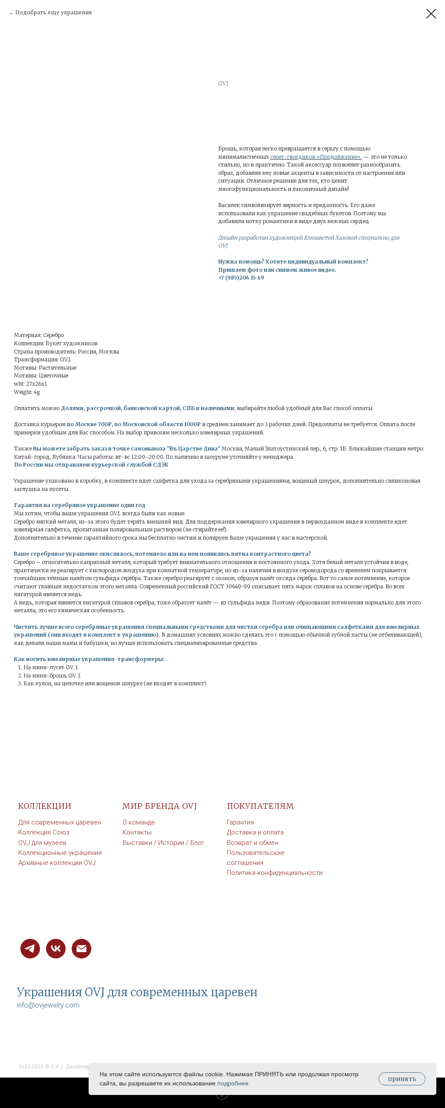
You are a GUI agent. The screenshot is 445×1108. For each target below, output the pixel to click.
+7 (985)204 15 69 (241, 277)
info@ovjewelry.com (48, 1005)
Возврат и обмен (253, 843)
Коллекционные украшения (60, 853)
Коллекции (45, 806)
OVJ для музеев (42, 843)
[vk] (56, 948)
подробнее (233, 1083)
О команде (139, 822)
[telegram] (30, 948)
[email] (81, 948)
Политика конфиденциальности (274, 873)
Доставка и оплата (255, 832)
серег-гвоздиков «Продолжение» (315, 157)
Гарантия (240, 822)
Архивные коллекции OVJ (57, 863)
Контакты (137, 832)
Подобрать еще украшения (53, 12)
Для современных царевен (59, 822)
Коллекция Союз (44, 832)
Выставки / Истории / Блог (163, 843)
